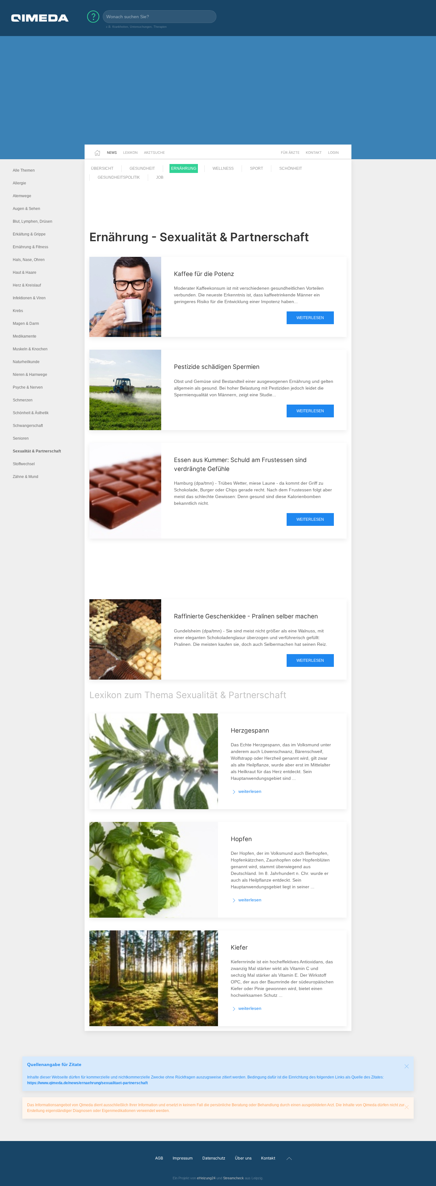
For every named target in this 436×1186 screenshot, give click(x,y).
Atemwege (22, 196)
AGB (159, 1158)
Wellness (223, 168)
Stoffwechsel (24, 464)
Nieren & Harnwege (30, 374)
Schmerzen (23, 400)
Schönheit (290, 168)
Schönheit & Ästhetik (31, 413)
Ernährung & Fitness (30, 247)
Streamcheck (233, 1178)
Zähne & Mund (25, 476)
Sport (256, 168)
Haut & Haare (24, 272)
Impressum (183, 1158)
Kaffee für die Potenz (204, 274)
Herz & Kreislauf (27, 285)
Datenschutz (213, 1158)
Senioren (21, 438)
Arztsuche (154, 152)
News (112, 152)
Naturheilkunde (26, 362)
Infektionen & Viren (29, 298)
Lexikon (130, 152)
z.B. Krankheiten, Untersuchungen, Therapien (136, 26)
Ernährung (183, 168)
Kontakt (314, 152)
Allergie (19, 183)
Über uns (243, 1158)
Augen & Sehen (26, 208)
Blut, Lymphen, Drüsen (32, 221)
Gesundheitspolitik (119, 177)
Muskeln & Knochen (30, 349)
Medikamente (24, 336)
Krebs (18, 311)
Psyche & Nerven (28, 387)
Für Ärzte (290, 152)
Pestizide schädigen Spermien (216, 366)
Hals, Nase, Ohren (29, 259)
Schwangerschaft (28, 425)
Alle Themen (24, 170)
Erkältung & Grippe (29, 234)
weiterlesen (310, 318)
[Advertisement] (218, 95)
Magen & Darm (26, 323)
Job (159, 177)
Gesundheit (142, 168)
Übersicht (102, 168)
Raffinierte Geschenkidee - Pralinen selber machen (246, 616)
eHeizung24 (206, 1178)
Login (333, 152)
